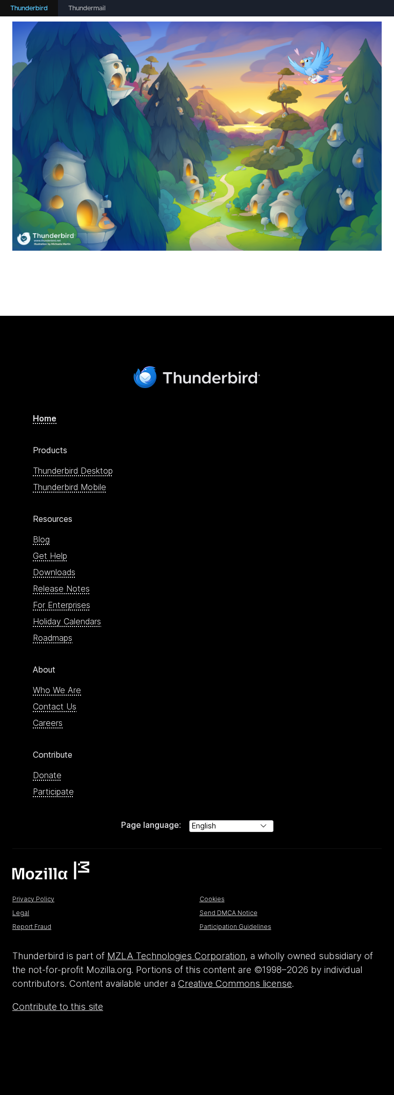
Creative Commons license (235, 983)
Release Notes (61, 588)
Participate (53, 791)
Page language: (151, 825)
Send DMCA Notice (229, 913)
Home (44, 418)
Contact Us (54, 706)
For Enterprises (61, 605)
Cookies (212, 899)
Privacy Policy (33, 899)
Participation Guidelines (235, 926)
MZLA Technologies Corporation (176, 955)
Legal (20, 913)
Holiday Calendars (67, 621)
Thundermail (87, 8)
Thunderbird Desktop (73, 470)
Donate (47, 775)
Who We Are (57, 690)
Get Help (50, 556)
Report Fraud (31, 926)
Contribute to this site (57, 1006)
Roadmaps (52, 638)
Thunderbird (29, 8)
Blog (41, 539)
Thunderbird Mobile (69, 487)
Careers (48, 723)
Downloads (54, 572)
